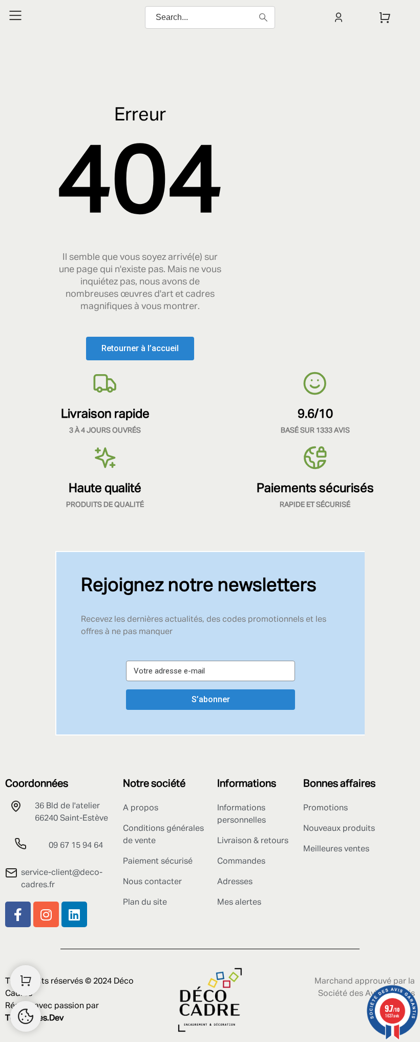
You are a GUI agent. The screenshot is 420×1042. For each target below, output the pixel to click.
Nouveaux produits (339, 829)
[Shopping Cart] (25, 980)
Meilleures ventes (336, 849)
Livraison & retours (252, 841)
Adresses (235, 882)
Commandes (241, 861)
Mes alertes (239, 902)
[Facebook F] (18, 914)
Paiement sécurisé (158, 861)
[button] (140, 348)
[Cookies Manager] (25, 1016)
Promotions (325, 808)
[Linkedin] (74, 914)
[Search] (263, 17)
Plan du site (145, 902)
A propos (140, 808)
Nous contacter (152, 882)
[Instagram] (46, 914)
